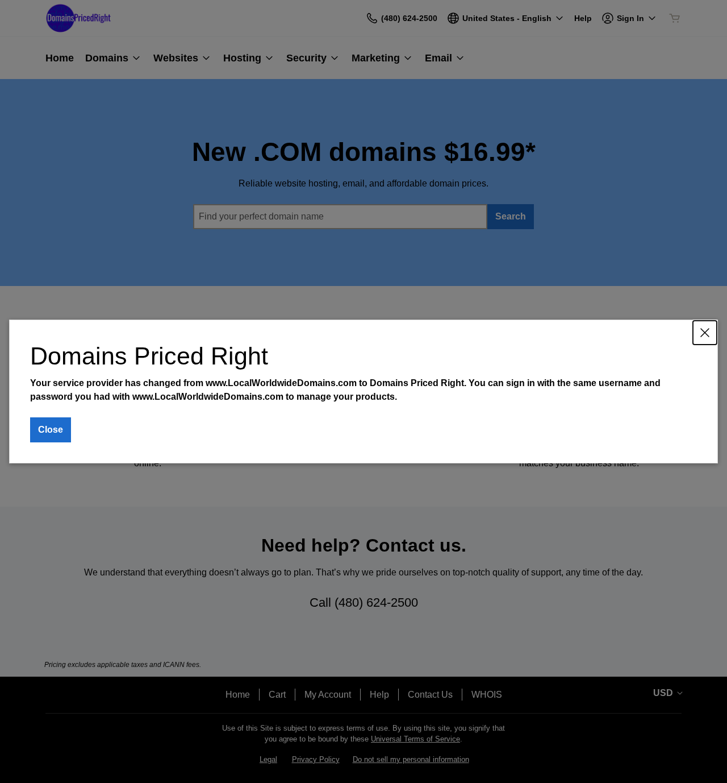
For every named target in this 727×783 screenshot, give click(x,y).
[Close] (704, 332)
